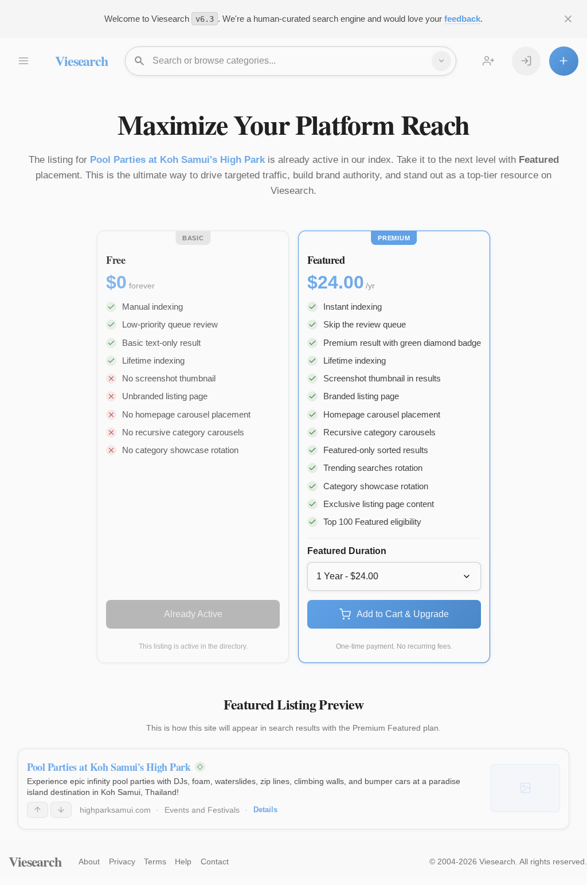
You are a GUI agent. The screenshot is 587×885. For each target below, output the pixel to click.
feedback (462, 19)
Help (183, 861)
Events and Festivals (202, 809)
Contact (215, 861)
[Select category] (441, 61)
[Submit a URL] (563, 60)
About (89, 861)
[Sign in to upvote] (37, 810)
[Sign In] (526, 60)
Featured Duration (346, 551)
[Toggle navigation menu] (23, 60)
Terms (155, 861)
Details (265, 809)
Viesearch (81, 60)
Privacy (122, 861)
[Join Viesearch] (488, 60)
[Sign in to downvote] (61, 810)
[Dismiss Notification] (568, 19)
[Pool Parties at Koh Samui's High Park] (525, 788)
